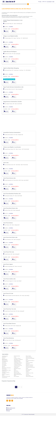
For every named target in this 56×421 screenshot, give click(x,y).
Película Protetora (29, 357)
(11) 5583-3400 (7, 26)
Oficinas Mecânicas (17, 373)
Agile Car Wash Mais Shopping (11, 68)
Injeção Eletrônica (17, 360)
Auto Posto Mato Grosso (9, 323)
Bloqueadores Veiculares (6, 367)
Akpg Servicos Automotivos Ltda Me (12, 101)
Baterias (3, 366)
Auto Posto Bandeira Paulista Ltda (12, 193)
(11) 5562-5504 (7, 328)
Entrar (40, 1)
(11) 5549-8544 (7, 343)
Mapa (14, 31)
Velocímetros (28, 375)
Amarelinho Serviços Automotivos (12, 132)
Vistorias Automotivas (29, 376)
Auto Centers (4, 363)
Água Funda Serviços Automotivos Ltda (13, 87)
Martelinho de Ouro (17, 368)
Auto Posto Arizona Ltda (9, 178)
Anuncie (8, 410)
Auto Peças (4, 364)
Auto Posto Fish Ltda (8, 252)
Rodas (27, 368)
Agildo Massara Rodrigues (10, 51)
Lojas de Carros (16, 366)
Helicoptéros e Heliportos (18, 359)
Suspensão (28, 370)
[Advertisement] (19, 122)
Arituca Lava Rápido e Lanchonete (12, 147)
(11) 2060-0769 (7, 56)
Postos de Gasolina (29, 362)
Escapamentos (4, 377)
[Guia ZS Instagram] (12, 400)
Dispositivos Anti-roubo (6, 376)
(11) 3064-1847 (7, 198)
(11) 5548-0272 (7, 269)
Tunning (27, 374)
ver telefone (11, 26)
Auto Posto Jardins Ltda (9, 278)
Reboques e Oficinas (29, 364)
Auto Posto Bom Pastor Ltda (10, 208)
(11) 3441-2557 (7, 153)
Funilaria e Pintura (17, 358)
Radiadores (28, 363)
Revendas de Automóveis (30, 367)
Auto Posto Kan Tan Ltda (9, 309)
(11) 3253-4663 (7, 106)
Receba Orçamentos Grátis (10, 79)
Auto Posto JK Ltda (8, 293)
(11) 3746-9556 (7, 168)
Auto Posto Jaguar (8, 264)
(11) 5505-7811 (7, 184)
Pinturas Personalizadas (30, 358)
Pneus (27, 359)
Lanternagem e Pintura (18, 362)
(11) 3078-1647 (7, 299)
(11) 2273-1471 (7, 213)
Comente (6, 31)
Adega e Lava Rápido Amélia (10, 36)
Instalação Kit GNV (17, 361)
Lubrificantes (16, 367)
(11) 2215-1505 (7, 92)
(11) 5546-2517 (7, 74)
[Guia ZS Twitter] (10, 400)
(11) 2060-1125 (7, 314)
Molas (15, 369)
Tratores (27, 371)
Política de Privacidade (31, 414)
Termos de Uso (26, 414)
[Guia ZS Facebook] (7, 400)
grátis (53, 1)
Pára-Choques (16, 376)
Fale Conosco (9, 409)
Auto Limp (6, 162)
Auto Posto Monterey (8, 338)
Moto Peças (16, 370)
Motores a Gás (16, 372)
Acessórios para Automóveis (5, 356)
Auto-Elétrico (4, 365)
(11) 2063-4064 (7, 242)
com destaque (49, 1)
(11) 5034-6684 (7, 137)
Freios (15, 357)
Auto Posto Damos (8, 222)
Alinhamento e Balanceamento (4, 359)
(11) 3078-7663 (7, 284)
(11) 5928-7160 (7, 42)
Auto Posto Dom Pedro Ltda (10, 237)
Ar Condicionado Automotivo (5, 362)
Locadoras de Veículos (18, 365)
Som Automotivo (29, 369)
